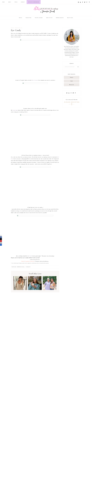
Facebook (27, 261)
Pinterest (32, 261)
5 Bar (30, 256)
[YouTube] (81, 0)
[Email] (1, 243)
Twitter (22, 261)
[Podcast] (76, 93)
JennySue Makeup (46, 10)
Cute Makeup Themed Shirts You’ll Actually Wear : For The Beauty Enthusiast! (35, 286)
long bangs (15, 110)
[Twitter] (85, 0)
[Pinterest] (87, 0)
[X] (1, 239)
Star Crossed (35, 80)
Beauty (29, 266)
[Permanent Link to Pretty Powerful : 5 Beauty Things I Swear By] (20, 289)
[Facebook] (83, 0)
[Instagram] (79, 0)
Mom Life (71, 84)
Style (71, 81)
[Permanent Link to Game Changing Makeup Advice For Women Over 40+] (49, 289)
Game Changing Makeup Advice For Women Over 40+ (49, 284)
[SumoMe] (1, 245)
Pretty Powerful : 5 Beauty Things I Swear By (20, 284)
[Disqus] (35, 310)
